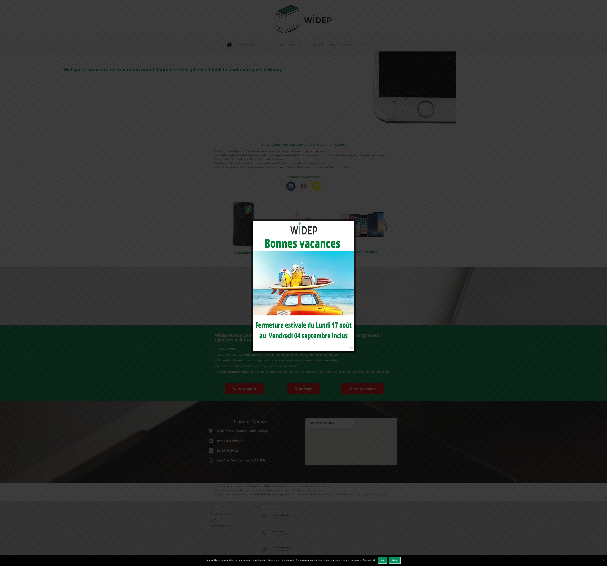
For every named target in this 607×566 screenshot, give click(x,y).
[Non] (603, 560)
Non (394, 560)
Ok (382, 560)
